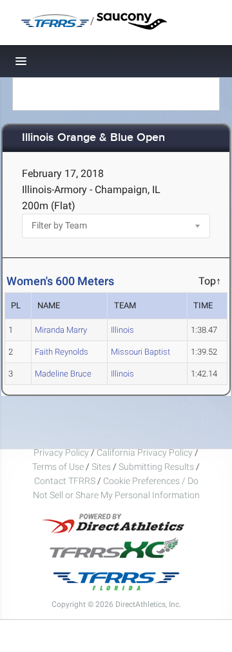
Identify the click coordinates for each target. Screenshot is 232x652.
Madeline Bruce (63, 373)
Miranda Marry (61, 330)
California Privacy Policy (145, 452)
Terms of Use (58, 466)
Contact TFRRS (65, 481)
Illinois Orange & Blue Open (93, 138)
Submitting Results (156, 466)
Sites (101, 466)
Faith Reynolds (61, 352)
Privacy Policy (61, 452)
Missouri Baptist (140, 352)
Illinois (122, 330)
